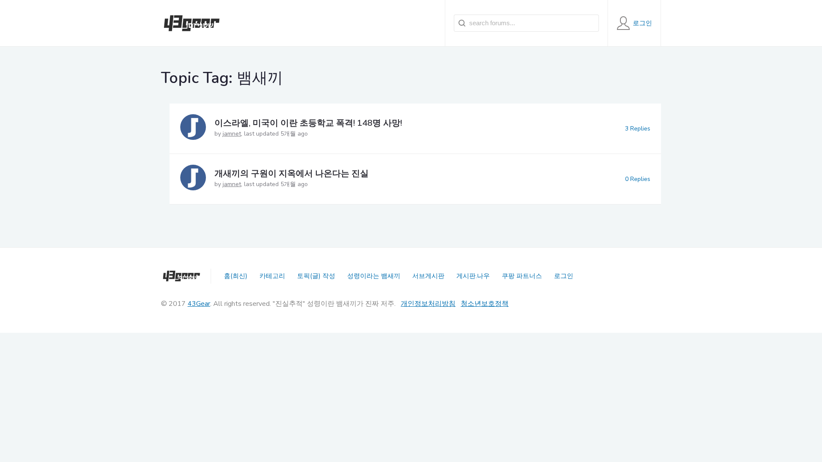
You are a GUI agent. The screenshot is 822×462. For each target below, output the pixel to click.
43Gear (199, 303)
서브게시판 (428, 276)
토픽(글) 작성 (316, 276)
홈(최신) (235, 276)
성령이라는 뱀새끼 (373, 276)
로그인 (563, 276)
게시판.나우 (473, 276)
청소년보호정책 (485, 303)
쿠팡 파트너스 (522, 276)
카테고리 (272, 276)
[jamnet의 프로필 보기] (193, 128)
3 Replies (637, 128)
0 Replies (637, 179)
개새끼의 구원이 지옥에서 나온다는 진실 (291, 173)
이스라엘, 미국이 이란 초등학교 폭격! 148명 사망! (308, 123)
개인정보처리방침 (428, 303)
